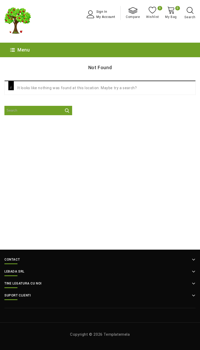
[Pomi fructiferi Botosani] (17, 21)
